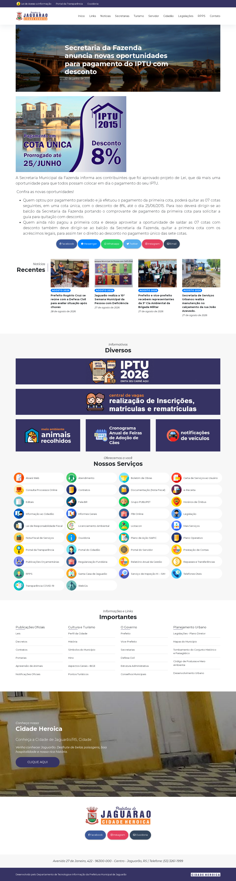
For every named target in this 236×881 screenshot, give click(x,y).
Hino (71, 657)
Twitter (133, 243)
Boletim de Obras (141, 478)
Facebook (67, 243)
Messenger (90, 243)
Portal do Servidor (142, 550)
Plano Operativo (193, 538)
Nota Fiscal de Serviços (40, 538)
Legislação (189, 514)
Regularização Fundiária (92, 562)
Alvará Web (32, 478)
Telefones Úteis (192, 573)
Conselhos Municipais (133, 674)
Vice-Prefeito (129, 641)
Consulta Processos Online (41, 490)
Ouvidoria (92, 3)
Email (172, 243)
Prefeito (126, 633)
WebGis (83, 585)
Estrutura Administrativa (135, 666)
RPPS (201, 16)
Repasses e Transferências (199, 562)
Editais (30, 502)
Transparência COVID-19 (40, 585)
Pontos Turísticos (78, 674)
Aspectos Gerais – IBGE (81, 666)
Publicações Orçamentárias (42, 562)
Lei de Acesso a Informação (36, 3)
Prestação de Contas (196, 550)
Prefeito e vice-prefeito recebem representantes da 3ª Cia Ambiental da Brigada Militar (156, 301)
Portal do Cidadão (89, 550)
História (72, 641)
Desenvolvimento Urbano (188, 673)
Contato (215, 16)
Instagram (153, 243)
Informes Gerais (87, 514)
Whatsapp (112, 243)
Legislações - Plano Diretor (189, 633)
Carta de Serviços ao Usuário (200, 478)
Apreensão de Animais (29, 666)
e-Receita (189, 490)
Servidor (153, 16)
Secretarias (122, 16)
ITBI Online (137, 514)
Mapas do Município (185, 641)
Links (92, 16)
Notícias (105, 16)
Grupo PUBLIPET (140, 502)
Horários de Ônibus (194, 502)
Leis (18, 633)
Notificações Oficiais (28, 674)
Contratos (84, 490)
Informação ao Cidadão (40, 514)
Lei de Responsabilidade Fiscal (44, 526)
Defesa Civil (128, 657)
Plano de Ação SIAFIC (144, 538)
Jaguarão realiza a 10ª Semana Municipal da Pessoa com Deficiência (111, 299)
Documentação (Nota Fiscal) (148, 490)
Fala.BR (82, 502)
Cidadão (168, 16)
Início (81, 16)
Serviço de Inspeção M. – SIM (148, 573)
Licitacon (136, 526)
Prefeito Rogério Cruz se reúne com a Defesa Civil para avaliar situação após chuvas (69, 301)
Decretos (21, 641)
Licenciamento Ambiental (93, 526)
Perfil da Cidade (77, 633)
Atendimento (86, 478)
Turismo (139, 16)
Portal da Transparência (69, 3)
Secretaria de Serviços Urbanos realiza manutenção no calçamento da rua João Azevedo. (199, 303)
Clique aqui (37, 762)
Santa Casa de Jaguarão (92, 573)
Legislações (185, 16)
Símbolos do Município (81, 649)
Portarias (21, 657)
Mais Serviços (191, 526)
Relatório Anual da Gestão (146, 562)
